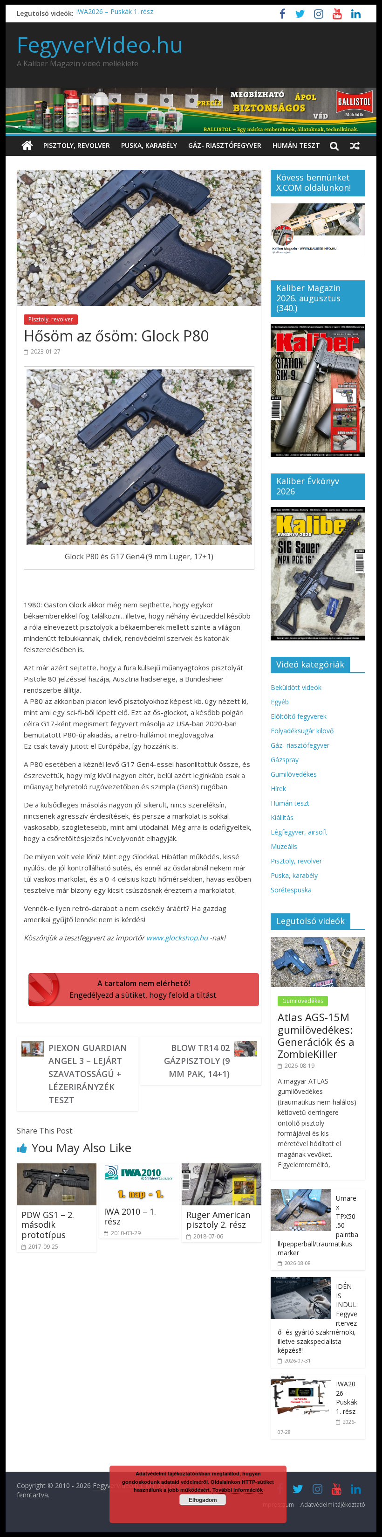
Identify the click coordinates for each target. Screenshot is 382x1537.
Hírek (278, 788)
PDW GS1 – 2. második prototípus (47, 1224)
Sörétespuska (291, 889)
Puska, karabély (149, 145)
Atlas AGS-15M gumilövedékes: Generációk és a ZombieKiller (316, 1035)
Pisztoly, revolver (76, 145)
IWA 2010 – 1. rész (130, 1216)
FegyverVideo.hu (100, 44)
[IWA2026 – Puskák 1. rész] (301, 1379)
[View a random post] (355, 145)
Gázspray (285, 759)
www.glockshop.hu (177, 937)
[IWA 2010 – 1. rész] (139, 1169)
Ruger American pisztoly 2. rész (218, 1220)
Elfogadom (203, 1499)
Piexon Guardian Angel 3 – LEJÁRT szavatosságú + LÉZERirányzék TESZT (87, 1074)
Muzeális (284, 846)
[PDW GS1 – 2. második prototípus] (56, 1169)
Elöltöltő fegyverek (299, 716)
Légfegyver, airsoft (299, 832)
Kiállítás (282, 817)
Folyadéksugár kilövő (302, 730)
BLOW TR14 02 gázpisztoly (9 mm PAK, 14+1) (197, 1060)
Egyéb (280, 701)
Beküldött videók (296, 687)
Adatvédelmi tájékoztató (332, 1505)
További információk (237, 1489)
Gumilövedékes (294, 774)
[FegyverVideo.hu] (27, 146)
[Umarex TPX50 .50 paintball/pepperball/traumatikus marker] (301, 1193)
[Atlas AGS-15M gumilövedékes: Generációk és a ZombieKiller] (318, 942)
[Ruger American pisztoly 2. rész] (221, 1169)
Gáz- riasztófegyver (224, 145)
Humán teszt (296, 145)
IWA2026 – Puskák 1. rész (114, 13)
